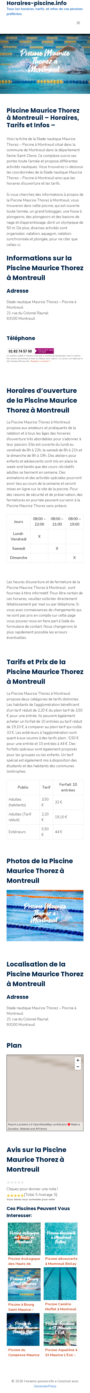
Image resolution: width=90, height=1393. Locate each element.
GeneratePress (45, 1386)
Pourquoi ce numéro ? (40, 361)
